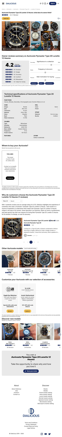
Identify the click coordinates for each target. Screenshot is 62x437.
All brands (9, 9)
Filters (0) (5, 201)
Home (3, 9)
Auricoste (15, 9)
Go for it (10, 311)
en (58, 3)
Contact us (10, 178)
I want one (6, 18)
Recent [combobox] (12, 201)
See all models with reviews (30, 248)
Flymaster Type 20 (24, 9)
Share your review (32, 371)
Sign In (53, 3)
